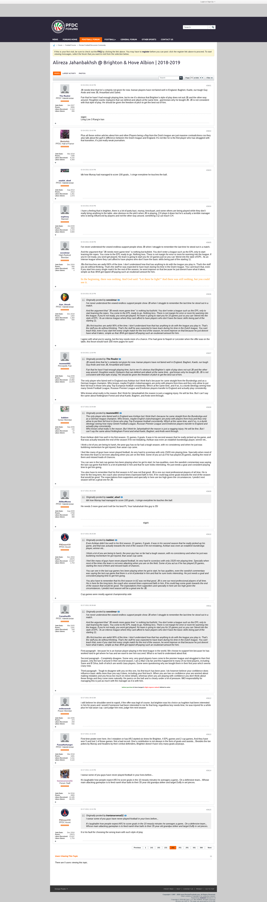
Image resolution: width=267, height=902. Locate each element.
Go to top (209, 889)
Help (178, 889)
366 (201, 848)
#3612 (208, 698)
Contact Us (167, 39)
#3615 (208, 810)
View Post (119, 300)
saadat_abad (65, 180)
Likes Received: (61, 109)
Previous (137, 848)
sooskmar (65, 253)
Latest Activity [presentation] (69, 73)
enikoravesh (65, 708)
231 (165, 848)
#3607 (208, 353)
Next (210, 848)
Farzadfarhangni (65, 745)
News (55, 39)
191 (158, 848)
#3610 (208, 534)
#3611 (209, 606)
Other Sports (149, 39)
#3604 (208, 206)
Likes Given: (60, 111)
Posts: (57, 107)
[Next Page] (202, 77)
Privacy (199, 889)
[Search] (213, 27)
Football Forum (91, 39)
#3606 (208, 294)
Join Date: (59, 105)
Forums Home (70, 39)
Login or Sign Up (207, 2)
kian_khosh (64, 304)
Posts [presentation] (57, 73)
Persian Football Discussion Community (92, 45)
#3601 (208, 86)
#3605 (208, 242)
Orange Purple (60, 889)
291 (187, 848)
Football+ (110, 39)
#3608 (208, 407)
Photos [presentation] (82, 73)
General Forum (129, 39)
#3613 (208, 734)
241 (172, 848)
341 (194, 848)
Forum (60, 45)
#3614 (208, 771)
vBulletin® (203, 898)
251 (180, 848)
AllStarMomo (65, 502)
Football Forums (70, 45)
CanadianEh (65, 616)
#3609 (208, 491)
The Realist (65, 96)
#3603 (208, 170)
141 (151, 848)
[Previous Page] (201, 77)
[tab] (57, 73)
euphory (65, 217)
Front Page (169, 889)
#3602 (208, 131)
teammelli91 (65, 363)
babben (64, 417)
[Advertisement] (133, 10)
